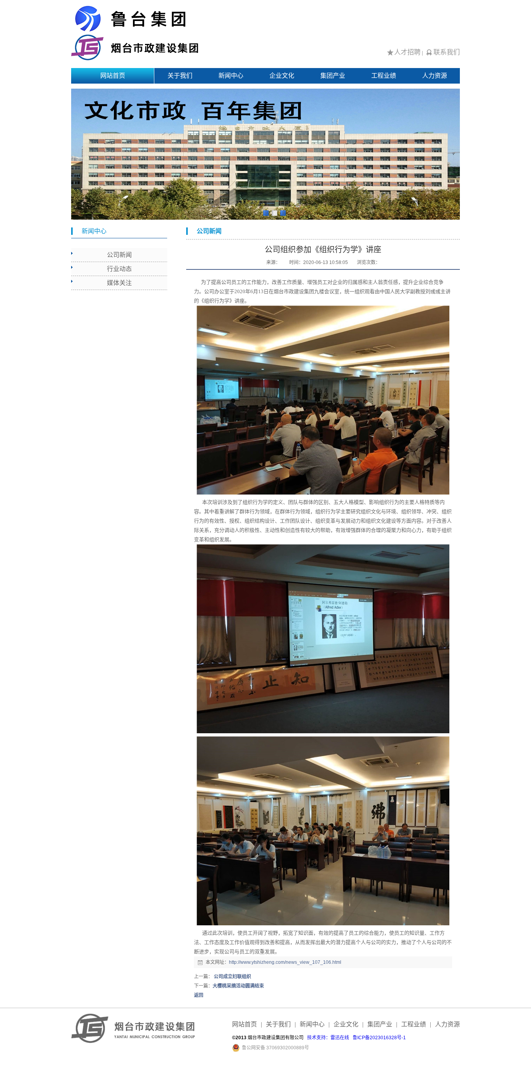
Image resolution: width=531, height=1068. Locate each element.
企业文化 (281, 75)
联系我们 (446, 52)
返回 (198, 995)
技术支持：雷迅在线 (328, 1037)
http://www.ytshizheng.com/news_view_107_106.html (285, 962)
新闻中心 (230, 75)
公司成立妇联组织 (232, 976)
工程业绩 (383, 75)
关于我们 (180, 75)
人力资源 (434, 75)
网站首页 (112, 75)
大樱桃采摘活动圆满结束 (238, 986)
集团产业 (332, 75)
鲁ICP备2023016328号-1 (379, 1037)
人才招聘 (407, 52)
